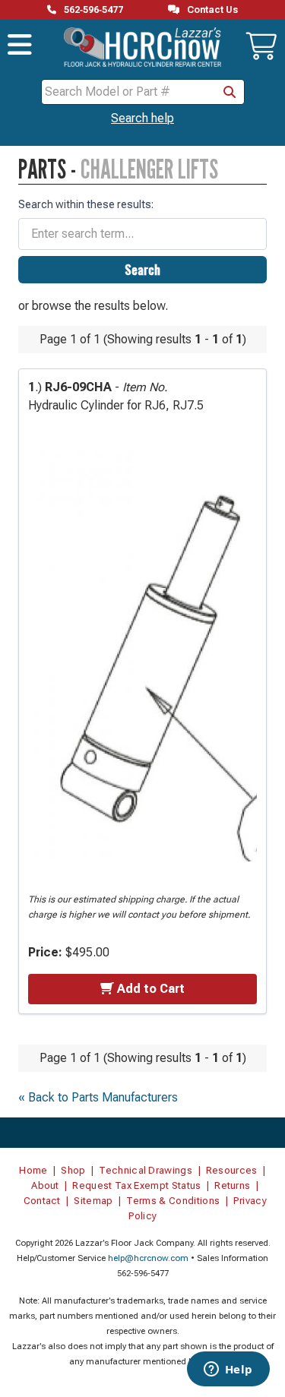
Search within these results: (86, 204)
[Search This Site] (229, 92)
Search (142, 270)
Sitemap (93, 1200)
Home (33, 1170)
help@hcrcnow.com (148, 1258)
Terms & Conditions (173, 1200)
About (45, 1185)
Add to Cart (151, 988)
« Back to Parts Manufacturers (98, 1097)
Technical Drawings (145, 1170)
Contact (42, 1200)
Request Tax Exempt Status (136, 1185)
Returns (232, 1185)
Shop (73, 1170)
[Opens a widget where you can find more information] (228, 1370)
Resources (232, 1170)
